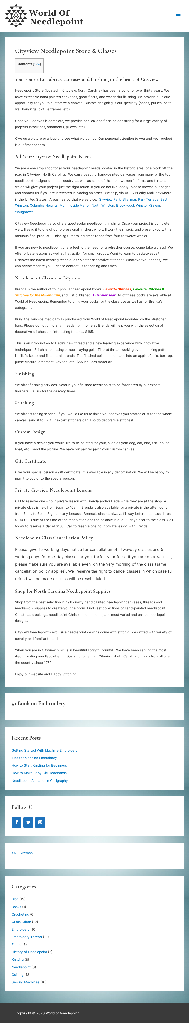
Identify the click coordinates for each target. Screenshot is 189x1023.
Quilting (17, 975)
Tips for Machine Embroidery (34, 758)
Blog (15, 899)
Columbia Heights (44, 205)
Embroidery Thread (27, 937)
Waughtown (24, 212)
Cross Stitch (21, 922)
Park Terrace (148, 199)
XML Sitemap (22, 853)
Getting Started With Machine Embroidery (45, 750)
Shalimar (129, 199)
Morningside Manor (75, 205)
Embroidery (21, 929)
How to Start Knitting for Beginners (39, 765)
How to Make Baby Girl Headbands (39, 773)
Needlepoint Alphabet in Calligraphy (40, 781)
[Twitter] (28, 822)
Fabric (16, 945)
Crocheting (20, 914)
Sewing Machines (25, 982)
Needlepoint (21, 967)
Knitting (18, 959)
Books (16, 907)
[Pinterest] (40, 822)
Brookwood (125, 205)
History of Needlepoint (29, 952)
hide (37, 64)
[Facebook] (16, 822)
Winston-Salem (148, 205)
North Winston (103, 205)
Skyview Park (110, 199)
